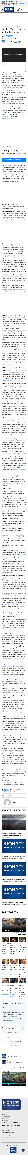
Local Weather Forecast (7, 1136)
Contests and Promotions (8, 1132)
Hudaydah (5, 116)
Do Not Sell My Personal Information (11, 1122)
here (12, 1020)
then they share (10, 604)
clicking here (13, 1016)
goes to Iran (10, 537)
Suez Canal (13, 118)
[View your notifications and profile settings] (24, 1037)
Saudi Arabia (20, 710)
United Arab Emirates (8, 712)
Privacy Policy (5, 1118)
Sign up (23, 1026)
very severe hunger (10, 596)
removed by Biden (8, 641)
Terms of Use (5, 1120)
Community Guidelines (7, 1113)
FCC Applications (6, 1116)
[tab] (6, 1037)
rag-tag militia (8, 690)
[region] (14, 1047)
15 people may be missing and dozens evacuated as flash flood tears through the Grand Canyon (12, 835)
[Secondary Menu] (4, 9)
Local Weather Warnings (8, 1137)
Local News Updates (7, 1134)
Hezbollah (10, 688)
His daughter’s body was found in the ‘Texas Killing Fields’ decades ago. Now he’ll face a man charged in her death (13, 858)
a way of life (6, 282)
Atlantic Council (18, 412)
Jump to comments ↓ (7, 795)
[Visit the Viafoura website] (23, 1067)
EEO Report (5, 1114)
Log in (20, 1026)
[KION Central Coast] (11, 9)
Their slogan (12, 370)
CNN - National (16, 789)
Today (13, 692)
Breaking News (5, 1130)
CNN (4, 36)
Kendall (3, 85)
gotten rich (10, 563)
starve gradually (21, 606)
